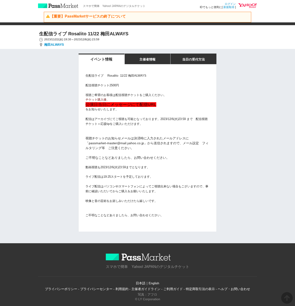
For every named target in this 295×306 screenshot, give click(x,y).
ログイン (230, 4)
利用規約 (121, 289)
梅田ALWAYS (54, 44)
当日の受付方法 (193, 59)
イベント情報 (101, 59)
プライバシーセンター (96, 289)
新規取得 (228, 7)
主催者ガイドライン (145, 289)
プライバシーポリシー (61, 289)
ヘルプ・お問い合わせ (234, 289)
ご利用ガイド (173, 289)
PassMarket (58, 5)
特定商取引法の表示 (200, 289)
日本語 (140, 283)
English (154, 283)
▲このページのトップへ (287, 298)
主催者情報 (147, 59)
